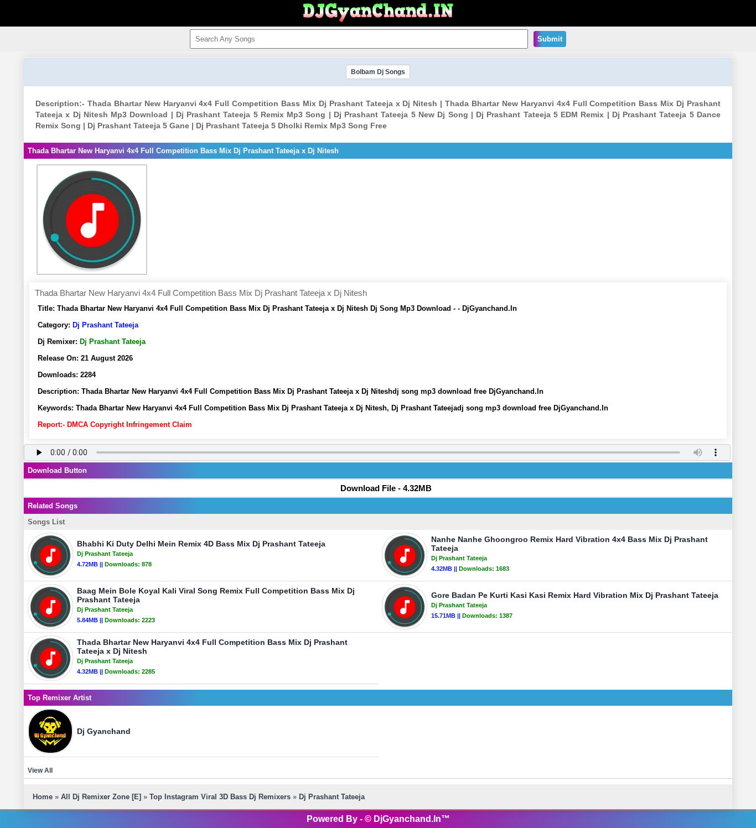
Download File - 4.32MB (386, 488)
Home (43, 797)
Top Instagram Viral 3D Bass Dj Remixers (220, 797)
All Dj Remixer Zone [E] (101, 797)
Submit (549, 39)
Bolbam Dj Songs (378, 72)
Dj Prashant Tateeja (105, 325)
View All (40, 770)
